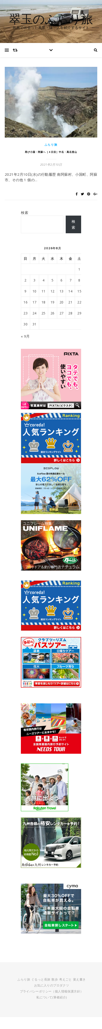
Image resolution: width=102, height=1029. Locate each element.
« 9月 (25, 336)
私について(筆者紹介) (51, 997)
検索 (24, 212)
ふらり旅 (51, 145)
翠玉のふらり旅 (51, 19)
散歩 (54, 979)
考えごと (65, 979)
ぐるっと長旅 (40, 979)
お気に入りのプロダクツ (51, 985)
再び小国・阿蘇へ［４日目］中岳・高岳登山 (51, 152)
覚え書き (79, 979)
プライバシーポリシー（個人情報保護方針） (51, 991)
